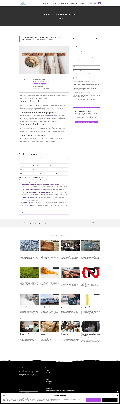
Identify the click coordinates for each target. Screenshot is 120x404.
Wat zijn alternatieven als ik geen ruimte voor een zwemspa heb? (44, 173)
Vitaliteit (24, 202)
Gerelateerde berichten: (40, 90)
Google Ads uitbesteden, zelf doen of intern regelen (84, 99)
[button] (117, 395)
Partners (54, 3)
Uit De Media (46, 3)
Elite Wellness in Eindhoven (31, 140)
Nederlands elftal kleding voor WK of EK (82, 92)
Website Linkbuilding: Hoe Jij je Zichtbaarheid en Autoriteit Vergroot (60, 390)
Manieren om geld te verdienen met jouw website (56, 392)
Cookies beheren (109, 399)
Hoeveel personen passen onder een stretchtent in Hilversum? (84, 74)
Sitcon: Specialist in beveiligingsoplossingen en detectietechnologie (83, 78)
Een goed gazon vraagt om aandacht (28, 279)
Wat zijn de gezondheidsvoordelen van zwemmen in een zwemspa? (44, 169)
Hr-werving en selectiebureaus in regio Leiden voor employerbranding (70, 253)
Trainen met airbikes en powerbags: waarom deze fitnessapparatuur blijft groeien (84, 67)
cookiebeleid (40, 400)
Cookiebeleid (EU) (49, 381)
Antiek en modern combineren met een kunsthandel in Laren (86, 54)
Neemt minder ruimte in (39, 79)
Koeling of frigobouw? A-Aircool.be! (32, 197)
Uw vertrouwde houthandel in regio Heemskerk (48, 334)
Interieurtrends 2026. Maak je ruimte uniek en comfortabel (48, 253)
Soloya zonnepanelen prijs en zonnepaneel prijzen (36, 192)
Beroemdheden (49, 383)
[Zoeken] (99, 3)
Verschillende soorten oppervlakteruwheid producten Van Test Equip (41, 184)
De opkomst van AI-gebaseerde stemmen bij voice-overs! (68, 307)
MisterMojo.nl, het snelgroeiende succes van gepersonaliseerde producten (70, 280)
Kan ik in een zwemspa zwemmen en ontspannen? (44, 162)
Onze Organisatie (63, 3)
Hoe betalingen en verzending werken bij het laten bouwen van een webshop (86, 85)
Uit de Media (48, 386)
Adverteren (74, 3)
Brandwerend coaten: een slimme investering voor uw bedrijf (86, 57)
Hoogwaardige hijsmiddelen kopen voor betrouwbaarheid (90, 307)
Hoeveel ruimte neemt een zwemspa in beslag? (44, 158)
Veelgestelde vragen (38, 86)
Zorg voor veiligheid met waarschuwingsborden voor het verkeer (90, 280)
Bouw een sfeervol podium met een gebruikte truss (84, 51)
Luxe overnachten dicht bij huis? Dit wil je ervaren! (84, 81)
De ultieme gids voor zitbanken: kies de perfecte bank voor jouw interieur (86, 60)
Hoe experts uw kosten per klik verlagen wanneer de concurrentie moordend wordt (84, 89)
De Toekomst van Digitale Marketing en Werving (29, 334)
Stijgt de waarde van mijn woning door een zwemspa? (44, 165)
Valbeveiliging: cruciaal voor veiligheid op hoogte (49, 307)
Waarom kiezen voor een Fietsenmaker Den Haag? (90, 253)
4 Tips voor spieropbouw (46, 279)
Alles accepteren (93, 399)
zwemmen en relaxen (52, 115)
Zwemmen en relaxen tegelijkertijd (41, 81)
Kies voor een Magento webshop (31, 189)
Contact (82, 3)
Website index (49, 388)
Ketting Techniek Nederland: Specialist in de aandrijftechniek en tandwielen (29, 307)
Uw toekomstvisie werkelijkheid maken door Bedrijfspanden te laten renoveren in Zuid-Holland (90, 334)
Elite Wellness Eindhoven (39, 84)
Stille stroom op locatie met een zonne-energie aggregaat (86, 70)
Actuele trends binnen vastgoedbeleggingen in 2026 (84, 63)
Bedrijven (60, 18)
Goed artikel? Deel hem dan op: (42, 88)
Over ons (47, 370)
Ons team (48, 372)
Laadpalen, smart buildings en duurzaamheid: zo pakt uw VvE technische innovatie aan (86, 96)
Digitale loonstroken (27, 205)
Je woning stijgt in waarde (40, 83)
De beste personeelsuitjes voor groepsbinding (68, 334)
